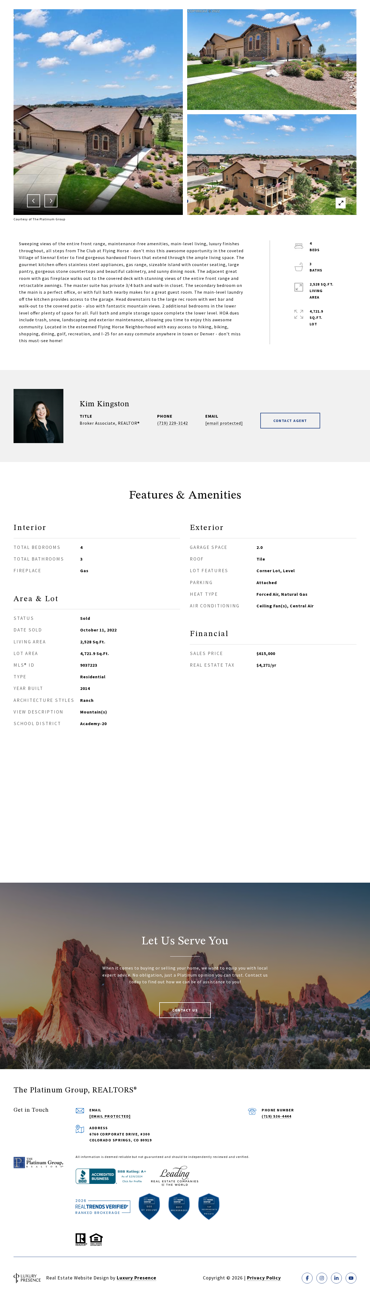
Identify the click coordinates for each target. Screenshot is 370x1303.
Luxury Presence (136, 1278)
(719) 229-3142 (172, 423)
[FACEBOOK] (307, 1278)
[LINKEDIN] (336, 1278)
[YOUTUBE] (351, 1278)
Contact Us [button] (185, 1010)
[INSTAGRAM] (321, 1278)
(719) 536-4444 (276, 1116)
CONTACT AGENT (290, 420)
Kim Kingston (104, 404)
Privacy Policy (264, 1278)
